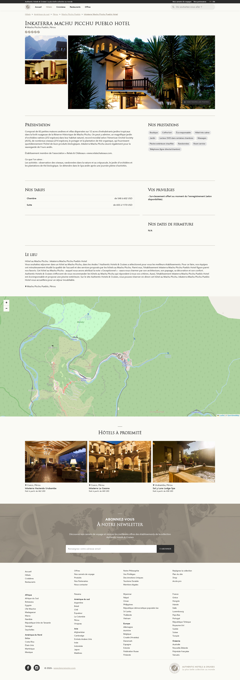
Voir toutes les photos (198, 102)
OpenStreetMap (233, 415)
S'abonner (165, 549)
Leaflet (221, 415)
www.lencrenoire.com (65, 668)
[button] (120, 356)
